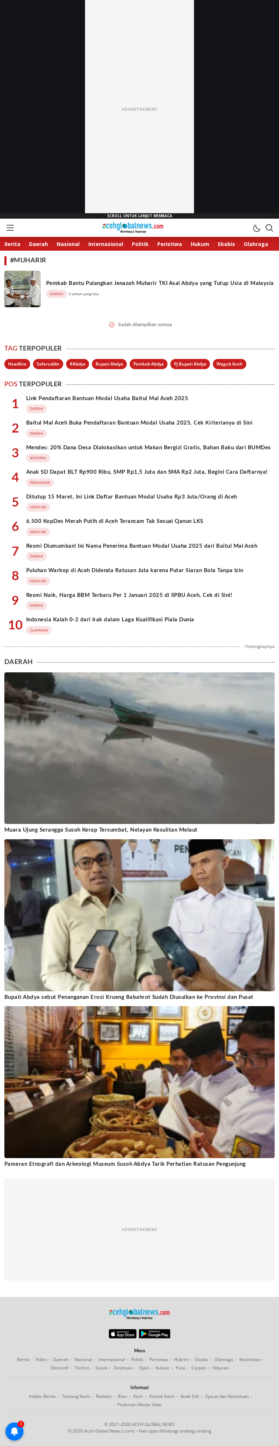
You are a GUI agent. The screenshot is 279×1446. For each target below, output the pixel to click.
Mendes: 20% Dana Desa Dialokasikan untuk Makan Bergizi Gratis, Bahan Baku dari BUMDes (148, 447)
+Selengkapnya (259, 646)
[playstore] (154, 1336)
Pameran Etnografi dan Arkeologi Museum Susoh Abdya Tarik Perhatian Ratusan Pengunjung (125, 1164)
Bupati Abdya (109, 364)
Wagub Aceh (230, 364)
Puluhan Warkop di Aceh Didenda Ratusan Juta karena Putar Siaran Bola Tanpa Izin (134, 570)
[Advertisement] (139, 109)
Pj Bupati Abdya (190, 364)
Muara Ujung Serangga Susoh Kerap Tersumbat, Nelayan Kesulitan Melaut (101, 830)
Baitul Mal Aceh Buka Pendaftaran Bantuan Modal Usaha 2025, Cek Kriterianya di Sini (139, 423)
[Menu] (9, 227)
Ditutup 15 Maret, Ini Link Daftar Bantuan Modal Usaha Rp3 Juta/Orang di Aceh (131, 497)
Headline (17, 364)
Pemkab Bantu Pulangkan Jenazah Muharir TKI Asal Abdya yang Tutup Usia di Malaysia (160, 283)
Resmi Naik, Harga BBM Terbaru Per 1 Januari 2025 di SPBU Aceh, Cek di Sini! (129, 595)
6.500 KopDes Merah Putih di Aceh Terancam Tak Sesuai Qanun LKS (114, 521)
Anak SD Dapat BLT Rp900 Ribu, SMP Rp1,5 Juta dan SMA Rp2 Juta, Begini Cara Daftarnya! (147, 472)
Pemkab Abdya (148, 364)
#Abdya (77, 364)
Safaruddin (48, 364)
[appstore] (123, 1336)
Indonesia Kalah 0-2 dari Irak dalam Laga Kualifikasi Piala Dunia (110, 619)
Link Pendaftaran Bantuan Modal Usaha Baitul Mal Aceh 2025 (107, 398)
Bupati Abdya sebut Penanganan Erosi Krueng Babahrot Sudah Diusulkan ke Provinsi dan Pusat (129, 997)
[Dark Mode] (256, 227)
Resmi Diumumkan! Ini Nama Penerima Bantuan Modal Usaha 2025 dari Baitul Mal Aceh (141, 546)
